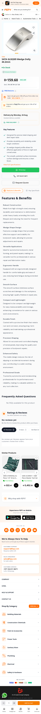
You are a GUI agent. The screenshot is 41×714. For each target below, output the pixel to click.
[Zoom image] (34, 50)
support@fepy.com (11, 549)
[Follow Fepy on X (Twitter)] (12, 530)
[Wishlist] (33, 27)
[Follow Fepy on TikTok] (29, 530)
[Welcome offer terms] (22, 98)
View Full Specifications (11, 165)
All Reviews (9, 430)
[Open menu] (2, 9)
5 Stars (22, 430)
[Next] (36, 472)
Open (36, 3)
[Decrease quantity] (3, 703)
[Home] (8, 10)
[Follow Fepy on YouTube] (35, 530)
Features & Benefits (14, 190)
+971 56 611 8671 (11, 569)
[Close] (3, 3)
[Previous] (4, 472)
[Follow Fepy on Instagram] (18, 530)
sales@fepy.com (10, 559)
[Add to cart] (16, 485)
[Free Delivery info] (18, 122)
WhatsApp (22, 170)
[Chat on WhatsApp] (4, 695)
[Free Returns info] (15, 91)
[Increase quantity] (14, 703)
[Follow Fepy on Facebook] (6, 530)
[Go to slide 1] (16, 53)
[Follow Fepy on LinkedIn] (23, 530)
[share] (33, 33)
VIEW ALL (33, 606)
